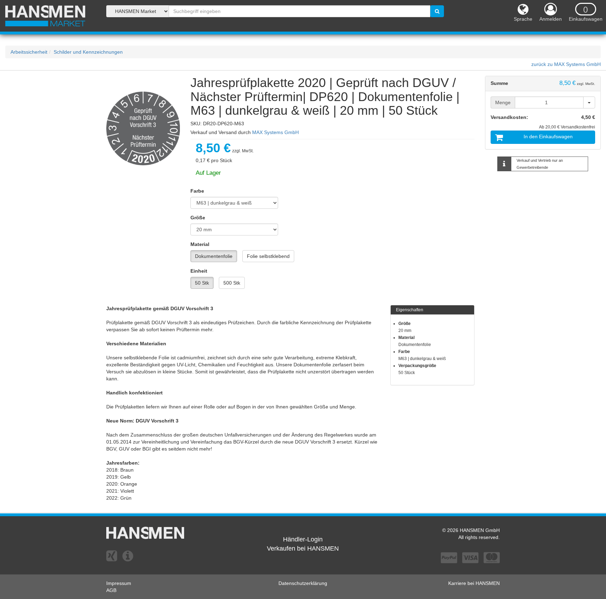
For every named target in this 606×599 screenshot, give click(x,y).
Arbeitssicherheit (29, 52)
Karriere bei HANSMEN (474, 583)
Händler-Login (303, 539)
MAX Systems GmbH (275, 132)
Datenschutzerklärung (302, 583)
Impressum (118, 583)
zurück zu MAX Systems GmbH (566, 64)
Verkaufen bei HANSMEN (303, 548)
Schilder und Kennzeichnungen (88, 52)
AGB (111, 590)
